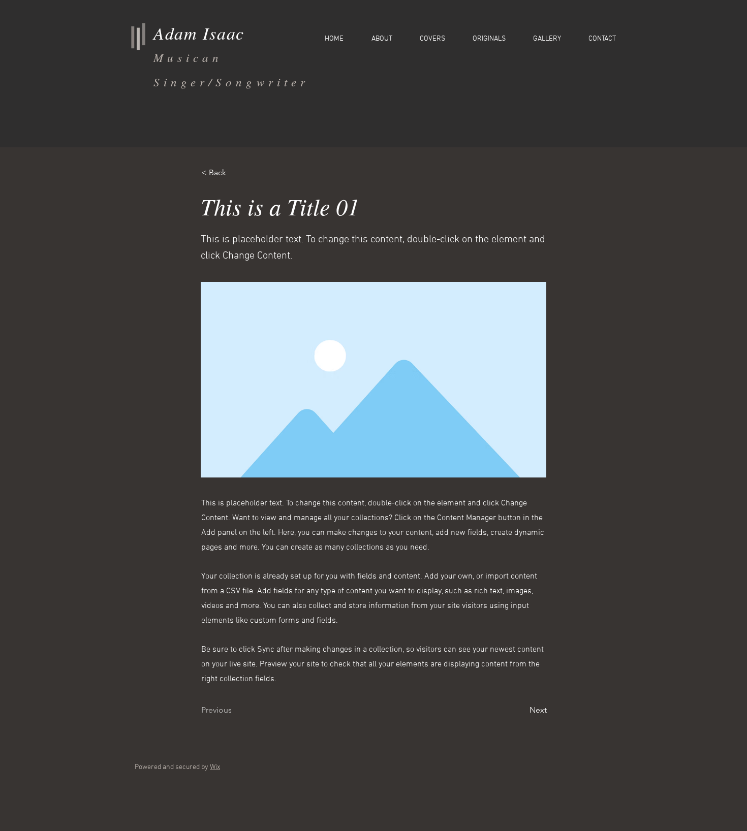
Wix (215, 767)
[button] (234, 173)
